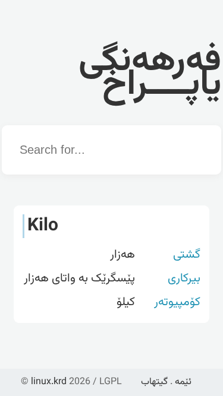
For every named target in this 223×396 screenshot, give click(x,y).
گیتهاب (154, 382)
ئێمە (183, 382)
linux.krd (49, 382)
